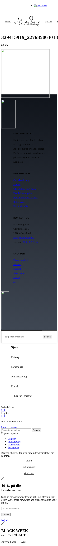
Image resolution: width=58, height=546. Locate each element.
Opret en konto (9, 427)
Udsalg (16, 277)
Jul (14, 282)
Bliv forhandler (21, 206)
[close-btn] (2, 479)
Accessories (19, 273)
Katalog (17, 184)
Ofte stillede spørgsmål (24, 189)
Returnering (19, 202)
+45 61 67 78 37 (30, 242)
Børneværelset (20, 260)
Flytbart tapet (14, 441)
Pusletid (17, 264)
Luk (3, 410)
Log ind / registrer (23, 396)
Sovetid (17, 269)
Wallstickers (14, 444)
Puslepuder (13, 447)
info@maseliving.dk (23, 237)
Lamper (12, 438)
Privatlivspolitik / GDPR (25, 197)
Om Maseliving (21, 180)
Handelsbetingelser (23, 193)
